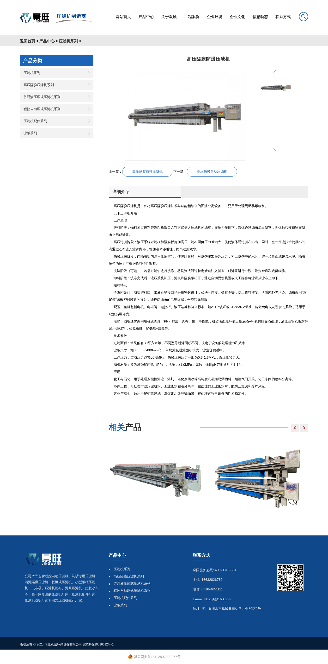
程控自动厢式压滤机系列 (42, 109)
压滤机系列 (68, 41)
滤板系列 (30, 133)
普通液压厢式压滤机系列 (42, 97)
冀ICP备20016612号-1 (98, 644)
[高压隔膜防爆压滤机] (185, 115)
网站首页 (123, 17)
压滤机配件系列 (35, 121)
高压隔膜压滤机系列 (39, 85)
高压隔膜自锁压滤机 (147, 171)
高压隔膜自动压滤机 (212, 171)
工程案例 (192, 17)
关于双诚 (169, 17)
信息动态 (260, 17)
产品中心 (146, 17)
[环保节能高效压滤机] (261, 478)
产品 (125, 427)
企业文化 (237, 17)
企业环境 (214, 17)
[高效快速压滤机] (155, 478)
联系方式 (283, 17)
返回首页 (27, 41)
